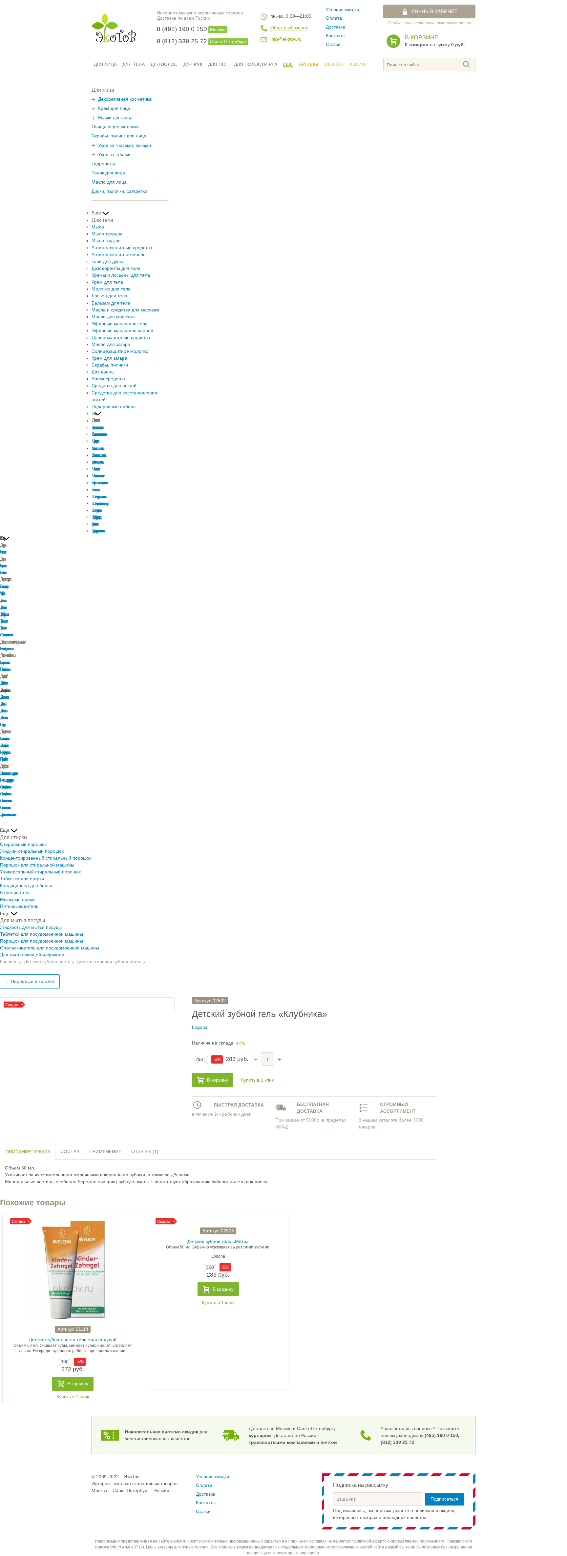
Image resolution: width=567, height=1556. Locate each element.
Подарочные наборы (114, 406)
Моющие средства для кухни (6, 780)
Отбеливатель (15, 892)
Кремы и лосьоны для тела (121, 275)
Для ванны (103, 371)
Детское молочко (3, 717)
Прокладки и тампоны (4, 669)
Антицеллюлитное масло (119, 254)
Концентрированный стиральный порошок (45, 858)
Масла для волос (95, 469)
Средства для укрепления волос (97, 531)
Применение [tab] (105, 1151)
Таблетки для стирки (22, 878)
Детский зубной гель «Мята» (218, 1241)
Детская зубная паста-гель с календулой (72, 1339)
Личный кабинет (434, 11)
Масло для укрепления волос (97, 475)
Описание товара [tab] (27, 1151)
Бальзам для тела (111, 303)
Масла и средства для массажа (125, 310)
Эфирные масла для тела (120, 323)
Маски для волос (95, 441)
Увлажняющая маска (97, 448)
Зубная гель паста (2, 607)
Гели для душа (107, 261)
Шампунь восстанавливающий (99, 503)
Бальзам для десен (4, 586)
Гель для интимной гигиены (5, 662)
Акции (357, 64)
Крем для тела (107, 282)
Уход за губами (114, 154)
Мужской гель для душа (4, 752)
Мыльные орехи (17, 899)
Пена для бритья (3, 759)
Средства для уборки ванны (5, 793)
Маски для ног (2, 572)
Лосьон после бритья (4, 745)
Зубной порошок (3, 614)
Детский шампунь (4, 697)
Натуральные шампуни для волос (99, 482)
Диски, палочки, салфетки (119, 191)
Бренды (308, 64)
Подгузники (2, 724)
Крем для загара (109, 358)
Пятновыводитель (19, 906)
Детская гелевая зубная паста (109, 961)
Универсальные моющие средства (8, 773)
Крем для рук (2, 551)
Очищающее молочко (115, 126)
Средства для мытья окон (4, 807)
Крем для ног (2, 565)
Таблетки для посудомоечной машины (41, 934)
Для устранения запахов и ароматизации (7, 814)
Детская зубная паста (3, 683)
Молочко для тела (111, 289)
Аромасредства (108, 378)
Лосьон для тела (109, 295)
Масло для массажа (113, 316)
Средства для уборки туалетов (5, 787)
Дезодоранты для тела (116, 268)
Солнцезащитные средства (121, 337)
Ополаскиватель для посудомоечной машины (49, 948)
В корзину (217, 1080)
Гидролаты (103, 163)
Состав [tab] (69, 1151)
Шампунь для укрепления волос (98, 496)
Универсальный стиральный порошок (40, 871)
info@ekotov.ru (286, 39)
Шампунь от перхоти (96, 510)
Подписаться (444, 1499)
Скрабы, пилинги (110, 365)
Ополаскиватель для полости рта (5, 634)
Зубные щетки (3, 621)
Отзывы (334, 64)
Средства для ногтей (114, 385)
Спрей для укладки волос (96, 517)
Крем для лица (114, 108)
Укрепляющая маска (97, 462)
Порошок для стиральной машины (37, 865)
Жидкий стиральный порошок (32, 851)
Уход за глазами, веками (124, 145)
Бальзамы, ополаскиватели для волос (98, 434)
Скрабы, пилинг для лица (119, 135)
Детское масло (3, 710)
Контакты (336, 35)
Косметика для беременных (6, 648)
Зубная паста (2, 600)
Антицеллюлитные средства (122, 247)
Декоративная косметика (125, 99)
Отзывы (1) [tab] (144, 1151)
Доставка (335, 27)
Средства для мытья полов (5, 800)
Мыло (98, 227)
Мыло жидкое (106, 240)
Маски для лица (115, 117)
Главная (9, 961)
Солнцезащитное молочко (120, 351)
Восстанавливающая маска (98, 455)
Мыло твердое (107, 233)
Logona (200, 1027)
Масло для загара (111, 344)
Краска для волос (94, 524)
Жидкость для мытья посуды (31, 927)
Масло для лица (109, 182)
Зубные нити (2, 628)
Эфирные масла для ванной (122, 330)
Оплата (334, 18)
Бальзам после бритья (4, 738)
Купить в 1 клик (257, 1080)
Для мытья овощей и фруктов (32, 954)
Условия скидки (342, 9)
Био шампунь (95, 489)
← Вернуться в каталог (29, 981)
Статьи (333, 44)
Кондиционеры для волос (97, 427)
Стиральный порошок (23, 844)
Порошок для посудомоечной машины (41, 941)
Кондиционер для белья (26, 885)
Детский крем (2, 704)
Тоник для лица (108, 172)
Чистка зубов (2, 593)
